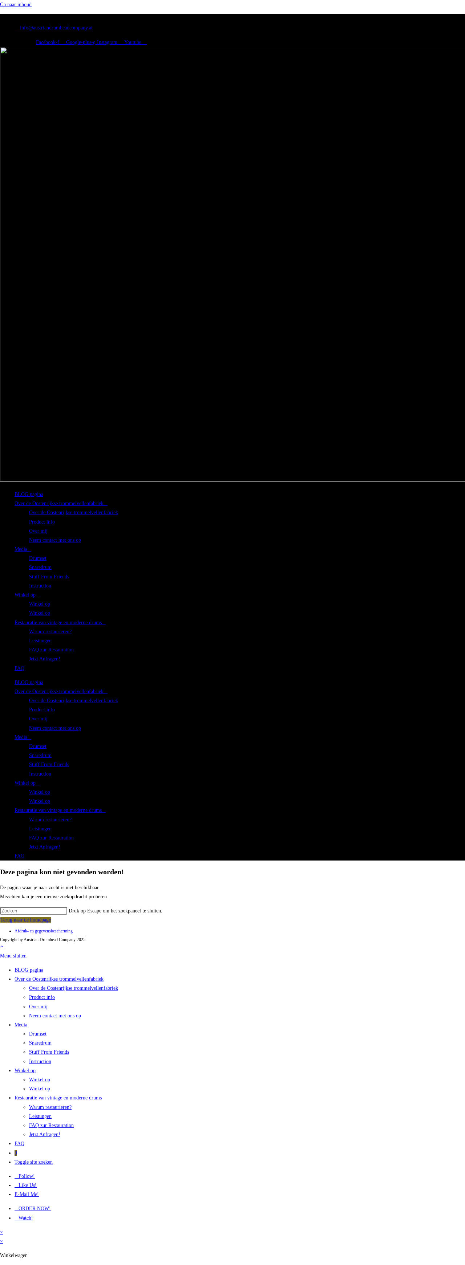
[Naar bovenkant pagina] (1, 946)
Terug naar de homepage (25, 920)
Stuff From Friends (49, 576)
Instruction (40, 586)
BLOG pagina (29, 494)
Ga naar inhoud (16, 4)
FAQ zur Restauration (51, 649)
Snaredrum (40, 567)
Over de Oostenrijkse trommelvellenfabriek (59, 503)
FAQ (19, 668)
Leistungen (40, 640)
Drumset (37, 558)
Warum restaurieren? (50, 631)
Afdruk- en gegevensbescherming (44, 931)
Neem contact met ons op (55, 540)
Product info (42, 522)
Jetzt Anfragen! (44, 659)
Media (21, 549)
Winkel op (25, 595)
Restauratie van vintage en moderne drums (58, 622)
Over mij (38, 531)
